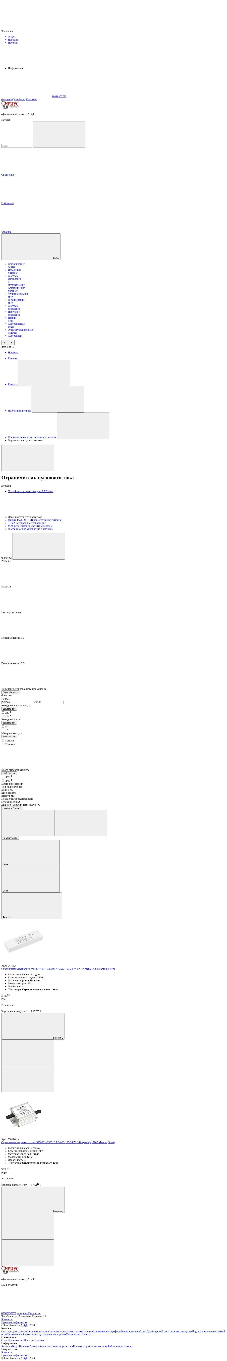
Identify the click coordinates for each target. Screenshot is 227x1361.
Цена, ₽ (5, 698)
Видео (15, 1346)
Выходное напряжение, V (16, 705)
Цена (5, 864)
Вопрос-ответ (65, 1346)
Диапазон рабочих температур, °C (20, 804)
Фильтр (7, 917)
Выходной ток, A (11, 719)
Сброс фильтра (10, 692)
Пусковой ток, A (10, 801)
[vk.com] (26, 1310)
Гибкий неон (12, 319)
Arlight (24, 1325)
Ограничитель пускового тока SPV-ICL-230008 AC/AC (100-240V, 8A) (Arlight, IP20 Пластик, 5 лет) (58, 968)
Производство (16, 1340)
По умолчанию (10, 838)
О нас (11, 36)
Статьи (54, 1346)
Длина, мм (7, 789)
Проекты (13, 42)
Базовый (6, 586)
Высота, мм (7, 795)
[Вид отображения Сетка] (27, 823)
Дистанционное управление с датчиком (30, 528)
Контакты (31, 99)
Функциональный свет (134, 1331)
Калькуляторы (81, 1346)
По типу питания (11, 612)
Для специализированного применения (24, 688)
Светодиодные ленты (13, 1331)
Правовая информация (14, 1322)
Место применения (12, 783)
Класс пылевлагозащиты (15, 769)
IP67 (8, 780)
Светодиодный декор (19, 1334)
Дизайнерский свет (158, 1331)
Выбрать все (9, 709)
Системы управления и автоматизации (71, 1331)
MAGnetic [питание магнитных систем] (30, 525)
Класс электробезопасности (17, 798)
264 (8, 716)
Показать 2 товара (12, 808)
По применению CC (13, 663)
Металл (10, 740)
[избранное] (27, 1079)
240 (8, 712)
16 (7, 730)
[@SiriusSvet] (76, 1310)
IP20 (8, 777)
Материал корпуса (11, 733)
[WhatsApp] (26, 96)
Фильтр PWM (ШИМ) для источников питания (34, 520)
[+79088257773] (126, 1310)
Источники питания (14, 271)
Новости (13, 39)
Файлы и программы (119, 1346)
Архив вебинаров (40, 1346)
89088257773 (8, 1313)
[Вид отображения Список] (81, 823)
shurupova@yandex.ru (29, 1313)
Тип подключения (11, 786)
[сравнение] (27, 1053)
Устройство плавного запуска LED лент (30, 491)
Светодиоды (15, 335)
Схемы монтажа (98, 1346)
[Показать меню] (44, 373)
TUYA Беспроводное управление (27, 523)
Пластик (11, 744)
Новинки (13, 352)
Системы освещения (14, 307)
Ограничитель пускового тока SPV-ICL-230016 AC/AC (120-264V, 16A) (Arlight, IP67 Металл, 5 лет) (58, 1142)
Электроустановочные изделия (48, 1334)
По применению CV (13, 637)
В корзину (58, 1038)
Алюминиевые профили (16, 289)
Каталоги (6, 1346)
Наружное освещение (14, 313)
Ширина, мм (8, 792)
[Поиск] (59, 134)
